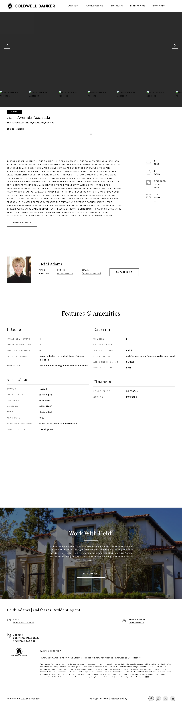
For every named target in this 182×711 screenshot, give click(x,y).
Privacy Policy (119, 698)
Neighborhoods (137, 6)
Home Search (117, 6)
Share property (22, 222)
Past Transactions (94, 6)
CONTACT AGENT (124, 272)
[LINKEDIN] (172, 698)
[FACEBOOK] (151, 698)
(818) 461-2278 (65, 273)
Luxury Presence (30, 698)
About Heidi (73, 6)
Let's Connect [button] (91, 574)
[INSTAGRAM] (158, 698)
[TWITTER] (165, 698)
